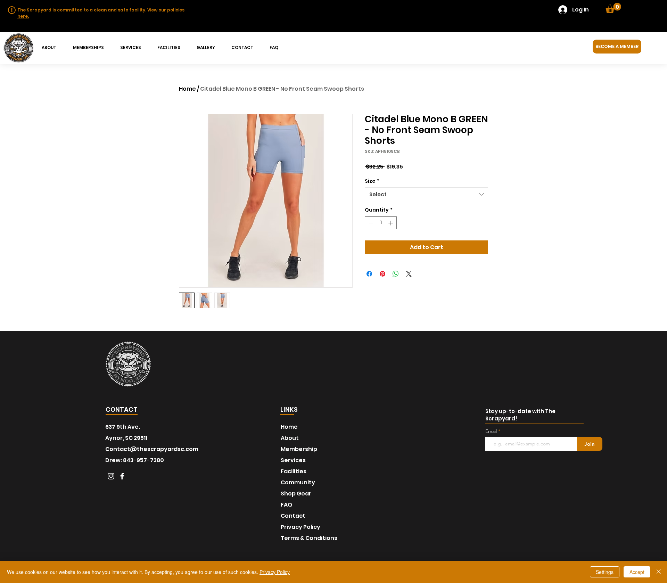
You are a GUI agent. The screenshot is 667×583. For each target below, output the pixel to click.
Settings (605, 571)
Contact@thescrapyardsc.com (151, 449)
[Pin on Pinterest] (382, 274)
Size (372, 181)
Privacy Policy (275, 571)
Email (491, 431)
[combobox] (426, 194)
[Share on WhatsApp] (396, 274)
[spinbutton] (380, 223)
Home (187, 89)
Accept (636, 571)
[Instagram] (111, 476)
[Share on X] (409, 274)
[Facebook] (122, 476)
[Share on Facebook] (369, 274)
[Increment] (391, 223)
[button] (613, 8)
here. (23, 16)
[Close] (658, 571)
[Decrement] (370, 223)
